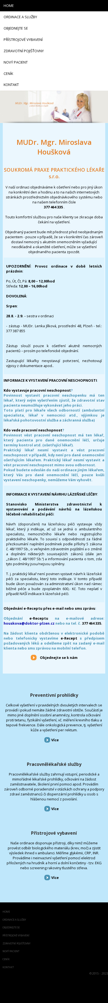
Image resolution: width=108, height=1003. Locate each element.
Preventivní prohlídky (54, 695)
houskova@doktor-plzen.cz (29, 623)
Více (55, 739)
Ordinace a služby (14, 919)
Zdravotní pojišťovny (16, 943)
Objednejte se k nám (59, 657)
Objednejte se (11, 927)
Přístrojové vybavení (54, 833)
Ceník (6, 959)
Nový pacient (10, 951)
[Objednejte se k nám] (34, 657)
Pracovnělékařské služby (54, 764)
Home (6, 911)
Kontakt (8, 967)
